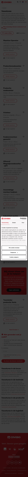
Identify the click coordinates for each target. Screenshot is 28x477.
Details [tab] (14, 222)
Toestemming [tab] (5, 222)
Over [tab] (23, 222)
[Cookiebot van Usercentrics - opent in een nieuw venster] (20, 219)
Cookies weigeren (14, 257)
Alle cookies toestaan (14, 247)
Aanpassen (13, 252)
